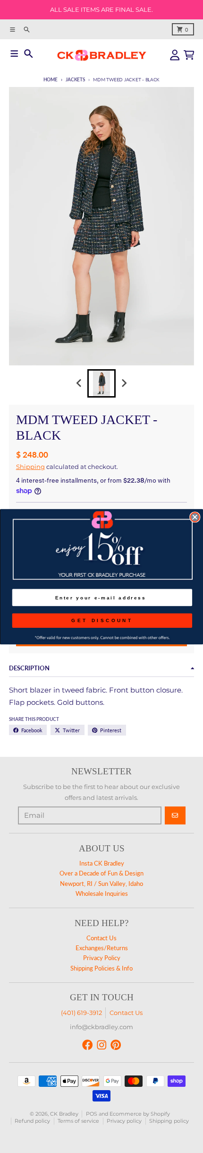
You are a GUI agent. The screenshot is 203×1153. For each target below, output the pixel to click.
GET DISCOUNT (102, 620)
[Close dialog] (194, 516)
